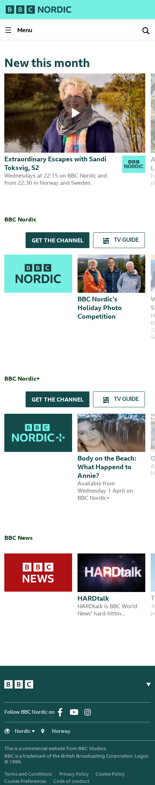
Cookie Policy (110, 774)
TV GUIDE (125, 240)
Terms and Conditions (28, 774)
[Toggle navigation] (146, 684)
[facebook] (63, 712)
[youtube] (76, 712)
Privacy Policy (74, 774)
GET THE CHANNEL (58, 241)
